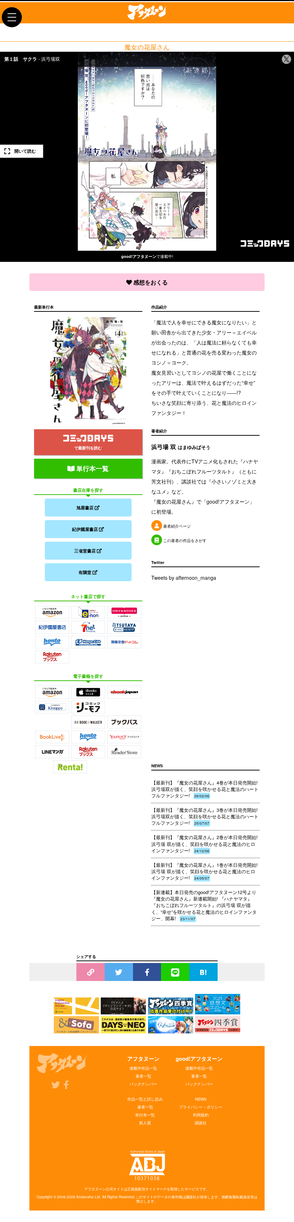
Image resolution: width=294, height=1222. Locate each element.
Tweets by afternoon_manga (183, 577)
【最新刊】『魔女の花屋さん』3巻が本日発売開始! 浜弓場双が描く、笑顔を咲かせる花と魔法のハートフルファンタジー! (205, 816)
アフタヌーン (143, 1059)
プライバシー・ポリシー (200, 1107)
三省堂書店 (85, 550)
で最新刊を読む (88, 447)
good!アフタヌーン (199, 1059)
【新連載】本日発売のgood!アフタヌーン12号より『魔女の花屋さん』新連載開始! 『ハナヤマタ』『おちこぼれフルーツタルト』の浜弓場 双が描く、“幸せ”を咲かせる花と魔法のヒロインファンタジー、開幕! (204, 905)
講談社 (201, 1122)
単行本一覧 (92, 468)
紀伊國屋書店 (85, 529)
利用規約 (201, 1114)
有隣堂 (86, 572)
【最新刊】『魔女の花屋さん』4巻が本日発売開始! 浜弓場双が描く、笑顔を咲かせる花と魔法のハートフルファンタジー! (205, 789)
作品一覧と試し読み (145, 1099)
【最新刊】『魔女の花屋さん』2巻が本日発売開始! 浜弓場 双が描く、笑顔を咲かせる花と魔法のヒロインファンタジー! (204, 843)
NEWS (201, 1099)
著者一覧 (143, 1076)
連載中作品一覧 (143, 1068)
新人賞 (145, 1122)
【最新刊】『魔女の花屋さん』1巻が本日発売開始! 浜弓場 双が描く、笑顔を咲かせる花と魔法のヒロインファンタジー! (204, 871)
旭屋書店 (85, 507)
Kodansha (85, 1197)
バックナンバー (143, 1084)
